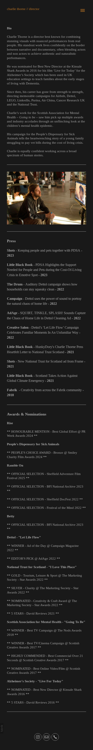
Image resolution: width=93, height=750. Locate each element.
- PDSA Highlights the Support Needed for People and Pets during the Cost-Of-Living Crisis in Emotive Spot (44, 270)
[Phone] (55, 737)
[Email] (46, 737)
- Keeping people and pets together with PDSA (43, 250)
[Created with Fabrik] (1, 728)
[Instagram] (38, 737)
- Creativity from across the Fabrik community (44, 390)
